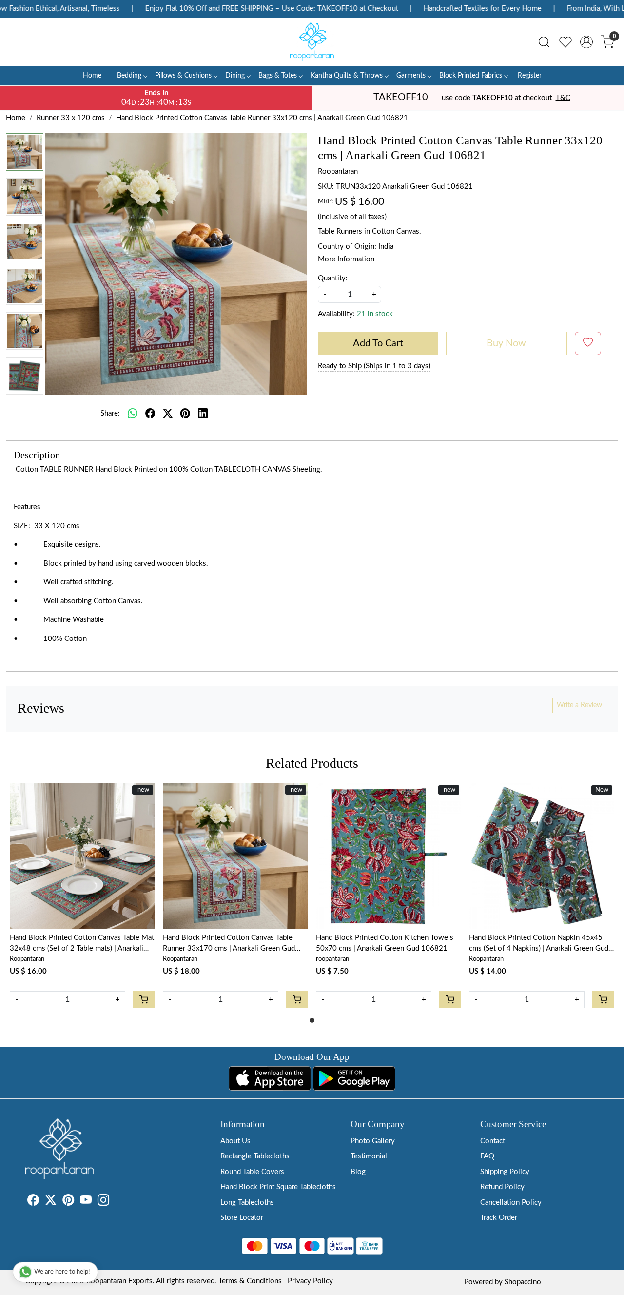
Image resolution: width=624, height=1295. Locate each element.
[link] (544, 42)
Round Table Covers (252, 1171)
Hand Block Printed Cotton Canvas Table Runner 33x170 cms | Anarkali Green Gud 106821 (229, 944)
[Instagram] (103, 1202)
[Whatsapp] (132, 413)
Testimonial (369, 1156)
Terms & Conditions (250, 1281)
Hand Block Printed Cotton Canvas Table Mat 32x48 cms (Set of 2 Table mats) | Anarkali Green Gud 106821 (82, 944)
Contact (492, 1141)
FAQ (487, 1156)
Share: (110, 413)
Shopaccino (523, 1282)
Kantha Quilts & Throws (347, 75)
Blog (358, 1171)
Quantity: (333, 278)
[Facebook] (33, 1202)
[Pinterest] (68, 1202)
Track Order (498, 1217)
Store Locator (241, 1217)
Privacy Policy (310, 1281)
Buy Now (506, 343)
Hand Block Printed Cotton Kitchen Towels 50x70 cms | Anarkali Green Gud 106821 (384, 943)
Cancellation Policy (511, 1202)
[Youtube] (86, 1202)
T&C (563, 97)
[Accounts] (586, 42)
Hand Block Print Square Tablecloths (278, 1187)
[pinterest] (185, 413)
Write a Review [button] (579, 705)
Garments (411, 75)
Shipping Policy (504, 1171)
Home (92, 75)
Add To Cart (378, 343)
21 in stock (375, 314)
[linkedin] (203, 413)
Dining (235, 75)
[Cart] (144, 999)
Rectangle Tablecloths (255, 1156)
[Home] (312, 41)
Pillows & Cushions (183, 75)
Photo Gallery (373, 1141)
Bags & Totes (277, 75)
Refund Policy (502, 1187)
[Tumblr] (115, 1202)
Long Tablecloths (247, 1202)
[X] (50, 1202)
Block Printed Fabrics (470, 75)
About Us (235, 1141)
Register (530, 75)
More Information (346, 259)
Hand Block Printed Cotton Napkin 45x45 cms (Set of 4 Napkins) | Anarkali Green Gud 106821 (538, 944)
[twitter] (167, 413)
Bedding (129, 75)
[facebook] (150, 413)
